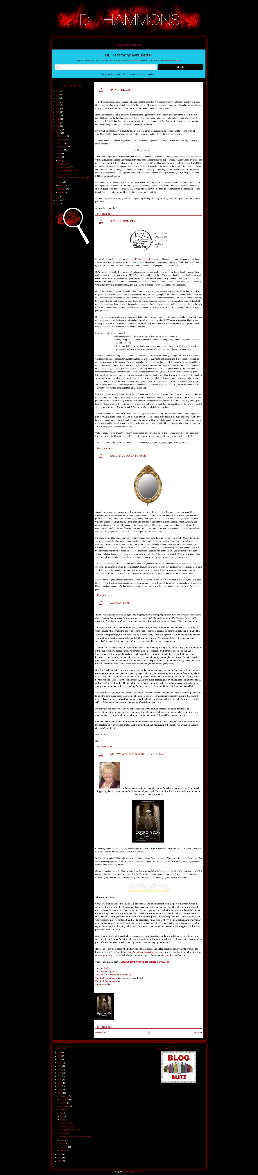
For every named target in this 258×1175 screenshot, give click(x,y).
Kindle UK (126, 974)
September (63, 147)
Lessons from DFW (123, 221)
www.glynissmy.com (107, 955)
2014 (58, 126)
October (61, 143)
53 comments (104, 746)
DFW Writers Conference (144, 259)
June (60, 157)
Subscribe (180, 67)
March (61, 185)
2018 (58, 112)
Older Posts (197, 1032)
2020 (58, 105)
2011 (58, 197)
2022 (58, 98)
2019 (58, 109)
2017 (58, 116)
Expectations (119, 602)
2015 (58, 123)
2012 (58, 133)
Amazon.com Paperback (107, 971)
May (60, 160)
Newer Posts (100, 1032)
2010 (58, 200)
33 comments (105, 595)
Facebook (166, 955)
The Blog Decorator (134, 1171)
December (62, 136)
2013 (58, 129)
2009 (58, 204)
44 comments (105, 448)
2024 (58, 91)
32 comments (105, 1026)
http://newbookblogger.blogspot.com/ (146, 952)
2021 (58, 102)
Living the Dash (121, 89)
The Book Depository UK (107, 978)
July (60, 153)
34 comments (105, 213)
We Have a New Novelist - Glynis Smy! (137, 754)
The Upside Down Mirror (128, 455)
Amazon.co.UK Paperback (107, 974)
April (60, 182)
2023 (58, 95)
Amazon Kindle (102, 968)
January (61, 192)
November (62, 140)
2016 (58, 119)
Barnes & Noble (102, 984)
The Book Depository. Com (107, 981)
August (61, 150)
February (62, 189)
